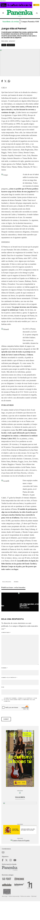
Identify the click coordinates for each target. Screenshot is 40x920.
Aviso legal (5, 896)
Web (2, 687)
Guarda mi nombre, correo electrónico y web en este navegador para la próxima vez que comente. (20, 700)
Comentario (6, 632)
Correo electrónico (9, 677)
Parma (16, 581)
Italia (3, 45)
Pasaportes (10, 45)
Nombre (4, 667)
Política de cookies (25, 896)
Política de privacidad (13, 896)
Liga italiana (7, 581)
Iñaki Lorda (4, 41)
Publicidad (33, 896)
